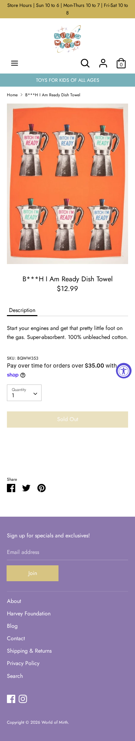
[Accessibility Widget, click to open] (124, 370)
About (14, 601)
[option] (67, 184)
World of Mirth (55, 722)
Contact (16, 638)
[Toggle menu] (14, 63)
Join (32, 573)
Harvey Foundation (29, 613)
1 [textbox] (13, 395)
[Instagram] (23, 699)
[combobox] (24, 392)
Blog (12, 626)
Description (22, 310)
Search (15, 676)
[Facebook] (11, 699)
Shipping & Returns (29, 651)
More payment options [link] (67, 457)
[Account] (103, 61)
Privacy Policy (23, 663)
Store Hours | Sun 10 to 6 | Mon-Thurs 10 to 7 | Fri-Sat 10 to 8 (67, 9)
